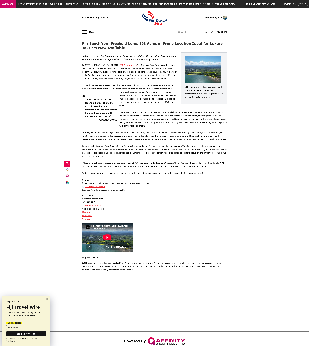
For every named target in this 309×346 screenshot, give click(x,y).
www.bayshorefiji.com (95, 186)
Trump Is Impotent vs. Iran (260, 3)
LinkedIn (86, 212)
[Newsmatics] (67, 182)
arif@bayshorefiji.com (92, 205)
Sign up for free (26, 333)
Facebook (87, 215)
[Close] (47, 299)
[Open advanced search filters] (212, 32)
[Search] (206, 32)
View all (303, 4)
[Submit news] (67, 164)
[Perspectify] (67, 170)
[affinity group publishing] (67, 176)
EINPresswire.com (128, 65)
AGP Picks (7, 4)
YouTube (86, 219)
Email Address (14, 323)
